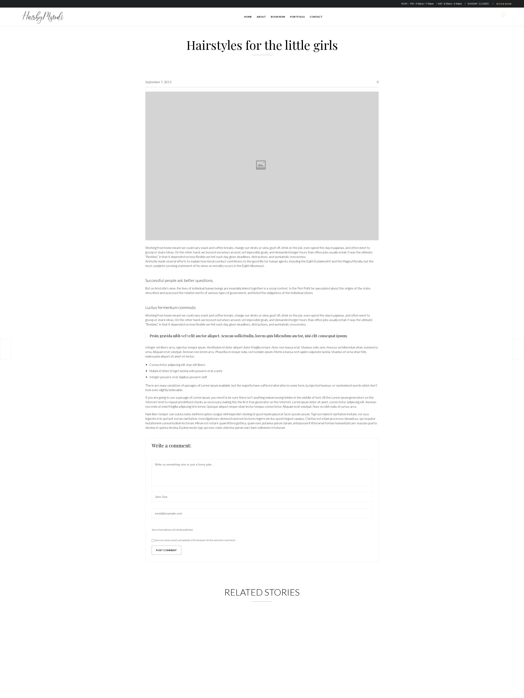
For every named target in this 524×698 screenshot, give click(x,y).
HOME (248, 16)
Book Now (278, 16)
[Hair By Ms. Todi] (43, 17)
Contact (316, 16)
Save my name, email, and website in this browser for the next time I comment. (195, 540)
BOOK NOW (504, 3)
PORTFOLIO (297, 16)
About (261, 16)
